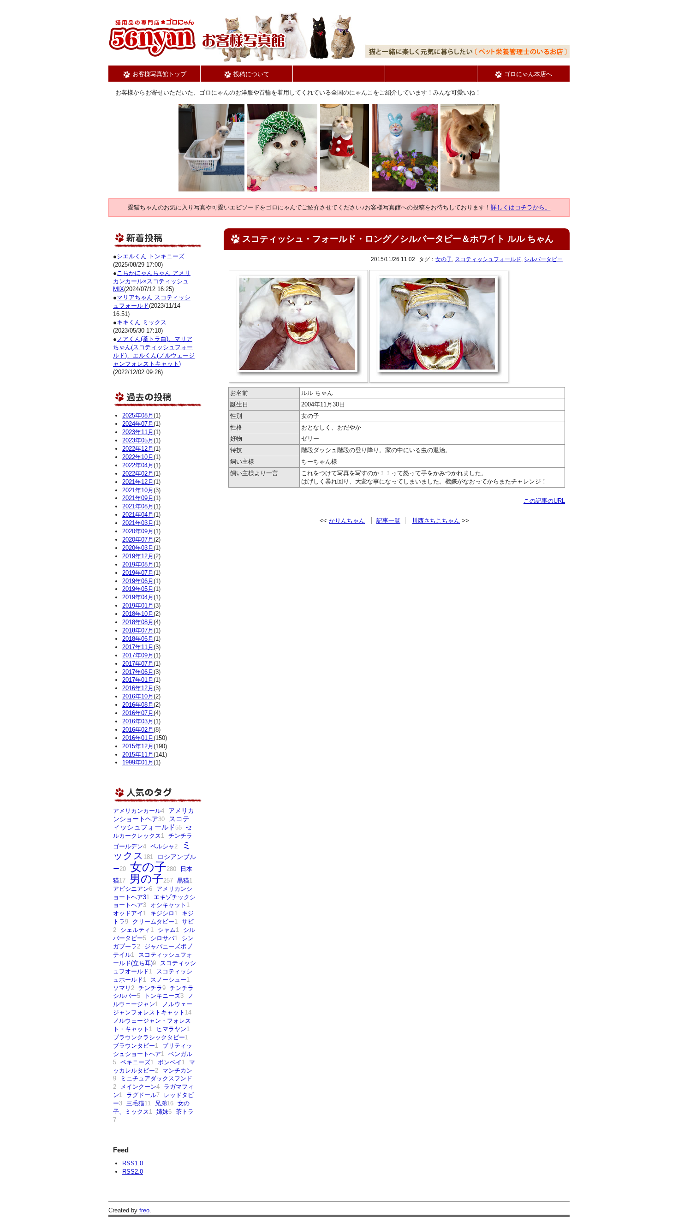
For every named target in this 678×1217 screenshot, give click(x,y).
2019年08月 (138, 564)
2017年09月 (138, 655)
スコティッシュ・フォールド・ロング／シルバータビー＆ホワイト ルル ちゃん (397, 239)
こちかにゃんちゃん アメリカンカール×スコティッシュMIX (151, 281)
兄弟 (161, 1103)
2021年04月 (138, 514)
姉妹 (162, 1111)
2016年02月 (138, 729)
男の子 (146, 878)
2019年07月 (138, 572)
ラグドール (141, 1095)
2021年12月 (138, 481)
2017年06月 (138, 671)
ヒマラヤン (171, 1029)
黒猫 (183, 880)
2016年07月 (138, 713)
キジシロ (162, 913)
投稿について (250, 74)
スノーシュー (168, 979)
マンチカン (177, 1070)
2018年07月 (138, 630)
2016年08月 (138, 704)
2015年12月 (138, 746)
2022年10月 (138, 456)
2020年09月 (138, 531)
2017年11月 (138, 647)
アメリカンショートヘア (153, 815)
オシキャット (168, 904)
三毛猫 (135, 1103)
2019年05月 (138, 588)
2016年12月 (138, 688)
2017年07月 (138, 663)
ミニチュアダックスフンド (156, 1078)
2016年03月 (138, 721)
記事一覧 (388, 520)
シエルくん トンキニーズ (150, 256)
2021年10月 (138, 490)
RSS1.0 (132, 1163)
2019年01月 (138, 605)
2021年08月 (138, 506)
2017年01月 (138, 679)
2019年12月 (138, 556)
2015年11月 (138, 754)
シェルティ (135, 929)
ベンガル (180, 1053)
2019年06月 (138, 581)
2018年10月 (138, 613)
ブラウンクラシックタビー (149, 1037)
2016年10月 (138, 696)
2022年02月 (138, 473)
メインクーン (138, 1086)
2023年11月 (138, 432)
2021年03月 (138, 522)
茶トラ (185, 1111)
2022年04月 (138, 465)
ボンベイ (170, 1062)
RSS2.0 (132, 1171)
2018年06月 (138, 638)
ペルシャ (162, 846)
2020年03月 (138, 547)
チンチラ (150, 987)
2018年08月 (138, 622)
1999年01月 (138, 762)
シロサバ (162, 938)
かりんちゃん (347, 520)
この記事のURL (544, 500)
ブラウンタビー (134, 1045)
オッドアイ (128, 913)
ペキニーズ (135, 1062)
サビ (188, 921)
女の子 (443, 259)
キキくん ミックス (142, 322)
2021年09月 (138, 498)
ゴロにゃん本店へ (527, 74)
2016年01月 (138, 737)
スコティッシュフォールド (488, 259)
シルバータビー (543, 259)
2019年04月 (138, 597)
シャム (167, 929)
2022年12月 (138, 448)
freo (144, 1210)
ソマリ (122, 987)
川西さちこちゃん (436, 520)
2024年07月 (138, 423)
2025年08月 (138, 415)
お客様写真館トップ (158, 74)
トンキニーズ (162, 995)
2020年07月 (138, 539)
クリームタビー (153, 921)
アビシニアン (131, 888)
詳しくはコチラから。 (521, 207)
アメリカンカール (137, 810)
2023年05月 (138, 440)
